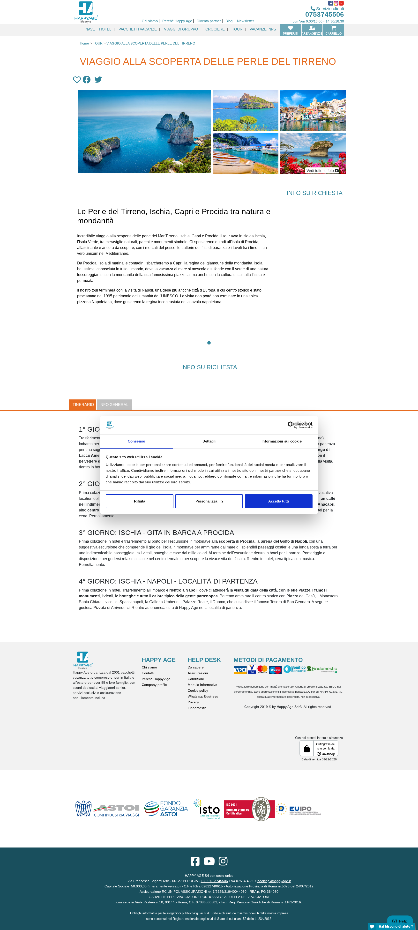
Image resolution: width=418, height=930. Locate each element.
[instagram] (223, 864)
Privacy (193, 702)
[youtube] (209, 864)
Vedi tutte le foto (320, 171)
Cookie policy (198, 690)
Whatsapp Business (203, 696)
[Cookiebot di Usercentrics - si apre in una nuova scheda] (291, 425)
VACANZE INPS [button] (263, 29)
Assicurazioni (198, 673)
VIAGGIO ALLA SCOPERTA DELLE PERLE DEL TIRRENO (150, 43)
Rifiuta (139, 501)
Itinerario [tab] (83, 405)
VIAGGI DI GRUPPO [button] (181, 29)
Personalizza (206, 501)
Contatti (148, 673)
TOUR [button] (237, 29)
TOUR (98, 43)
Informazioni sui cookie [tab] (281, 441)
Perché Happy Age (156, 679)
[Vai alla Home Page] (86, 12)
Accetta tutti (278, 501)
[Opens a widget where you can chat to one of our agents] (400, 921)
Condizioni (196, 679)
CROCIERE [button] (215, 29)
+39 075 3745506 (214, 881)
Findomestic (197, 708)
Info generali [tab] (114, 405)
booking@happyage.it (274, 881)
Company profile (154, 685)
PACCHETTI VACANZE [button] (138, 29)
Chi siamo (149, 667)
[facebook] (195, 864)
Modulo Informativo (202, 685)
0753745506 (324, 14)
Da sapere (196, 667)
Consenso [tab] (136, 441)
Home (84, 43)
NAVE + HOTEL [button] (98, 29)
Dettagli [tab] (209, 441)
